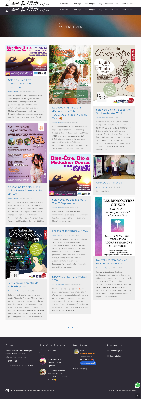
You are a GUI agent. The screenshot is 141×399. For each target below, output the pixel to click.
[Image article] (42, 352)
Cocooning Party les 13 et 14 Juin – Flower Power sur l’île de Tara (25, 190)
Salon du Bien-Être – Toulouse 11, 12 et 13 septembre (20, 84)
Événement (12, 91)
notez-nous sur (87, 363)
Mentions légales (116, 351)
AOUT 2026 (52, 351)
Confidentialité (115, 356)
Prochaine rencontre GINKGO (70, 230)
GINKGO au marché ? (109, 182)
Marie (133, 390)
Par (20, 91)
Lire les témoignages (80, 369)
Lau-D (82, 350)
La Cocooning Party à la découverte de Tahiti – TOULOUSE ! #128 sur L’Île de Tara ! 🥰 (57, 375)
